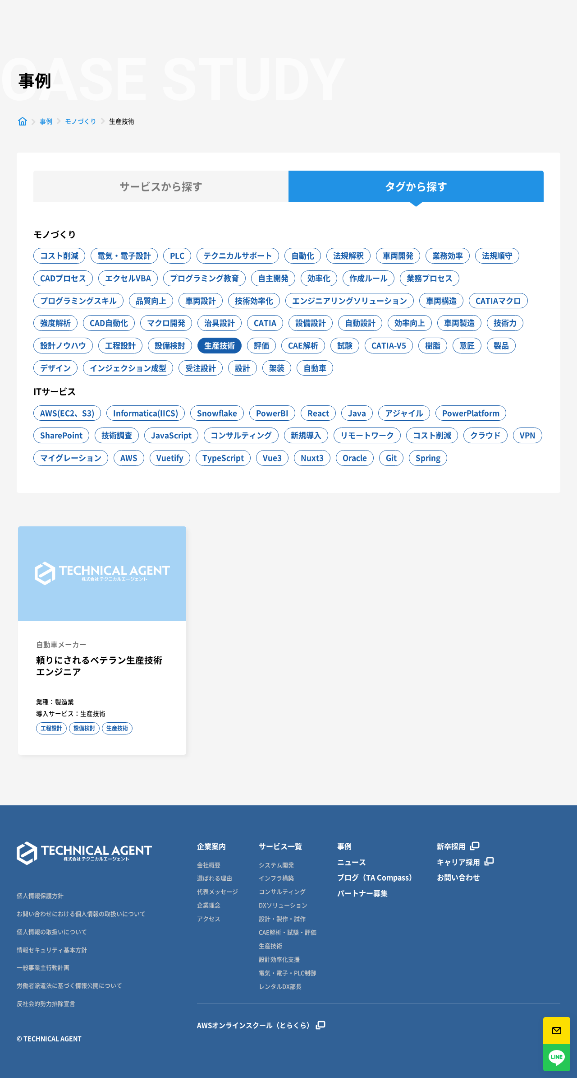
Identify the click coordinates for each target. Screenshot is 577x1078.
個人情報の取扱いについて (52, 931)
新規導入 (306, 435)
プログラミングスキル (78, 300)
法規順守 (497, 255)
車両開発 (398, 255)
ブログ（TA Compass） (376, 877)
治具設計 (219, 322)
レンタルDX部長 (280, 986)
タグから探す (416, 186)
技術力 (505, 322)
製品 (501, 345)
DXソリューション (283, 905)
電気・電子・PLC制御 (287, 973)
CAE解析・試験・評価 (287, 932)
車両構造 (441, 300)
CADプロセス (63, 277)
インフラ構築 (276, 878)
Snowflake (217, 412)
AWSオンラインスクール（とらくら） (255, 1025)
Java (357, 412)
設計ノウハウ (63, 345)
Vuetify (169, 457)
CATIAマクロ (498, 300)
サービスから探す (160, 186)
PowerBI (272, 412)
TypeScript (223, 457)
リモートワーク (367, 435)
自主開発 (273, 277)
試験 (345, 345)
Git (391, 457)
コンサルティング (241, 435)
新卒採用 (451, 846)
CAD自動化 (109, 322)
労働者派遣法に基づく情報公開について (69, 985)
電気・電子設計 (124, 255)
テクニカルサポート (237, 255)
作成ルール (368, 277)
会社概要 (208, 865)
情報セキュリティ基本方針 (52, 949)
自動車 (314, 367)
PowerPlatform (470, 412)
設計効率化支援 (279, 959)
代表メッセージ (217, 892)
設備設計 (310, 322)
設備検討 (170, 345)
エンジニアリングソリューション (349, 300)
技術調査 (116, 435)
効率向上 (409, 322)
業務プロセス (430, 277)
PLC (177, 255)
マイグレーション (70, 457)
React (318, 412)
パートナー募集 (362, 893)
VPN (528, 435)
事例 (344, 846)
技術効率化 (254, 300)
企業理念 (208, 905)
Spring (428, 457)
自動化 (302, 255)
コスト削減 (59, 255)
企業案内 (211, 846)
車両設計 (200, 300)
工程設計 (120, 345)
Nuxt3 (312, 457)
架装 (276, 367)
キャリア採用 (458, 862)
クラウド (485, 435)
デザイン (55, 367)
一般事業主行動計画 (43, 967)
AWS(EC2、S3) (67, 412)
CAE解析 (303, 345)
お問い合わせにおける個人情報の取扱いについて (81, 913)
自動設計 (360, 322)
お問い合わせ (458, 877)
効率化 (318, 277)
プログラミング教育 (204, 277)
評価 (261, 345)
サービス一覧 (280, 846)
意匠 (467, 345)
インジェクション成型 (128, 367)
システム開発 (276, 865)
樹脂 (432, 345)
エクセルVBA (128, 277)
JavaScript (171, 435)
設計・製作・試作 (282, 919)
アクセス (208, 919)
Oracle (355, 457)
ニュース (351, 862)
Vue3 (272, 457)
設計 (242, 367)
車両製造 (459, 322)
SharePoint (61, 435)
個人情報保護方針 (40, 895)
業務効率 (447, 255)
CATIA (265, 322)
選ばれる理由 (214, 878)
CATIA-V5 (388, 345)
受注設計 (200, 367)
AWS (128, 457)
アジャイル (404, 412)
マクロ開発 (166, 322)
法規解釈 (348, 255)
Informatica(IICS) (145, 412)
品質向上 (151, 300)
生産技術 (219, 345)
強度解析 (55, 322)
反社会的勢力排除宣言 (46, 1003)
